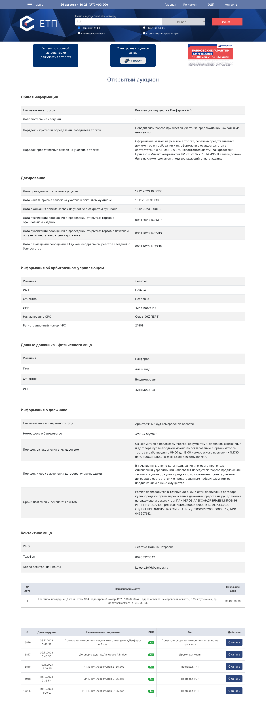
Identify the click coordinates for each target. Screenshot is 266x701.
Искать (227, 22)
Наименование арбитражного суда (48, 423)
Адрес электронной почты (42, 567)
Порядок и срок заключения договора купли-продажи (62, 473)
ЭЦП (211, 4)
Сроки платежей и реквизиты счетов (50, 502)
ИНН (26, 389)
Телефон (29, 556)
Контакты (231, 4)
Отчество (30, 378)
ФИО (26, 546)
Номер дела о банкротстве (42, 433)
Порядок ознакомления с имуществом (51, 449)
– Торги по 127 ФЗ (90, 28)
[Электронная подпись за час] (133, 60)
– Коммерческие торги (93, 33)
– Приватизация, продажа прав (162, 33)
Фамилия (29, 358)
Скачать (234, 642)
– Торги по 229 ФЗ (155, 28)
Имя (26, 368)
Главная (170, 4)
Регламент (190, 4)
